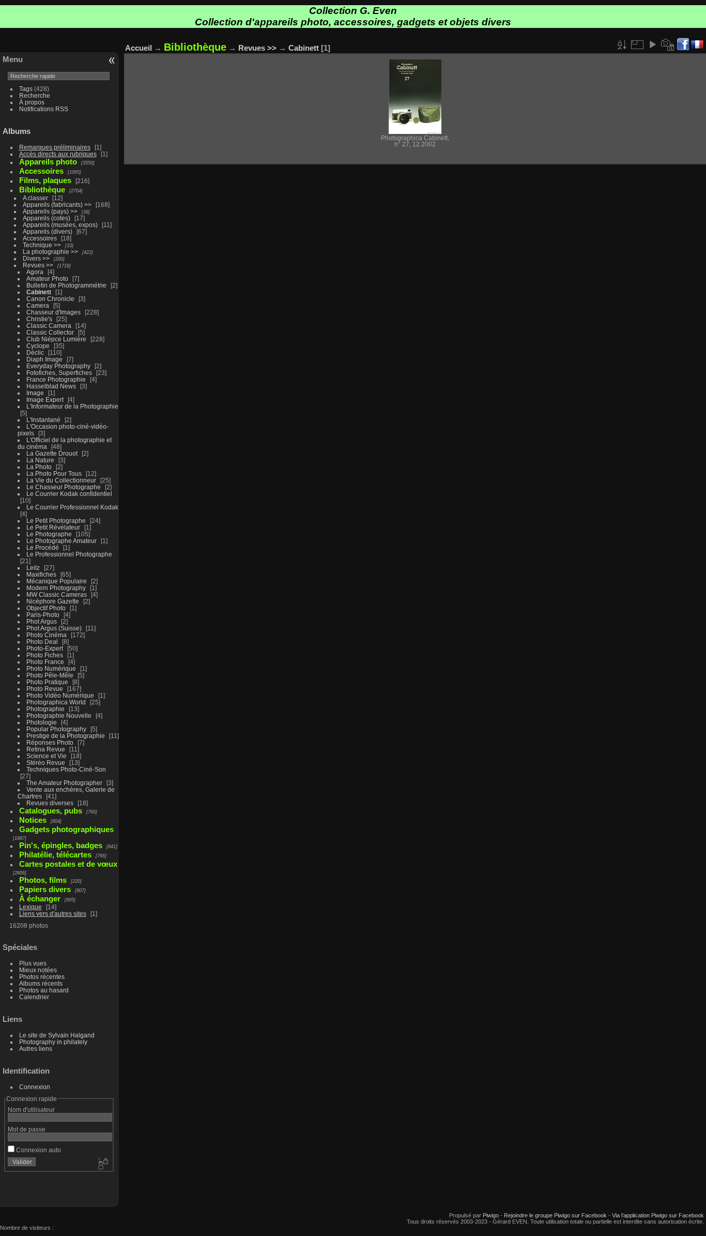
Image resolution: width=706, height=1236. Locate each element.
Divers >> (36, 258)
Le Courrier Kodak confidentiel (69, 493)
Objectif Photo (46, 608)
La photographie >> (50, 251)
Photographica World (56, 702)
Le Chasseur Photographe (63, 487)
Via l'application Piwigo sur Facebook (658, 1215)
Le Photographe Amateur (61, 540)
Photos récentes (42, 976)
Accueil (138, 47)
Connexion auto (37, 1150)
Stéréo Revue (45, 762)
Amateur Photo (47, 278)
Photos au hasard (44, 990)
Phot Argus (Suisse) (54, 628)
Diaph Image (44, 359)
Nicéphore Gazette (52, 601)
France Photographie (56, 379)
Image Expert (45, 399)
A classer (35, 197)
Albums (16, 131)
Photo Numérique (51, 668)
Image (35, 392)
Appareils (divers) (47, 231)
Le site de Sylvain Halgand (57, 1035)
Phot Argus (41, 621)
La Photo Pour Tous (54, 473)
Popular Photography (56, 729)
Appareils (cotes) (46, 218)
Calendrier (34, 996)
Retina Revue (45, 749)
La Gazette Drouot (52, 453)
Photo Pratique (47, 682)
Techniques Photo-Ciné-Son (66, 769)
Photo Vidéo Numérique (60, 695)
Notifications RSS (43, 108)
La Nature (40, 460)
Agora (34, 271)
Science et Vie (46, 755)
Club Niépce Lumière (56, 339)
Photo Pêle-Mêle (49, 675)
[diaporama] (652, 44)
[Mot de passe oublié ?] (102, 1164)
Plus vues (33, 963)
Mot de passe (26, 1129)
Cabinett (38, 292)
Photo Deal (42, 641)
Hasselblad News (51, 386)
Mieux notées (38, 970)
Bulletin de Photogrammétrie (66, 285)
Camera (37, 305)
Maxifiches (41, 574)
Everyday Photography (58, 366)
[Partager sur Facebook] (683, 45)
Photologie (41, 722)
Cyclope (38, 345)
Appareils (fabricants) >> (57, 204)
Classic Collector (50, 332)
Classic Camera (48, 325)
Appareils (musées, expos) (60, 224)
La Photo (39, 466)
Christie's (39, 318)
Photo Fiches (44, 655)
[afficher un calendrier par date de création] (667, 44)
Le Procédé (42, 547)
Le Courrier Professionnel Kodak (72, 507)
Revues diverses (49, 803)
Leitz (33, 567)
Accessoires (40, 238)
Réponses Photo (49, 742)
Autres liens (35, 1048)
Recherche (34, 95)
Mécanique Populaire (56, 581)
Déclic (35, 352)
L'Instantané (43, 419)
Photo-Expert (44, 648)
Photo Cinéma (46, 634)
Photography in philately (53, 1041)
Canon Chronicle (50, 298)
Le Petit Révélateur (53, 527)
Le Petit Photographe (56, 520)
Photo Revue (44, 688)
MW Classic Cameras (56, 594)
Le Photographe (49, 534)
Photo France (45, 661)
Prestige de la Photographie (65, 735)
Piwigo (491, 1215)
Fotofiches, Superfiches (59, 372)
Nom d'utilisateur (31, 1109)
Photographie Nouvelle (58, 715)
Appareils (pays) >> (50, 211)
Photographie (45, 708)
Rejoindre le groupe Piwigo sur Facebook (555, 1215)
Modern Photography (56, 587)
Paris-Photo (42, 614)
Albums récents (41, 983)
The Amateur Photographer (64, 782)
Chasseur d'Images (53, 312)
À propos (31, 102)
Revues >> (38, 265)
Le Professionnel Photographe (69, 554)
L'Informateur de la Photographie (72, 406)
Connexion (34, 1086)
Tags (26, 88)
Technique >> (42, 245)
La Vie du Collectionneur (61, 480)
